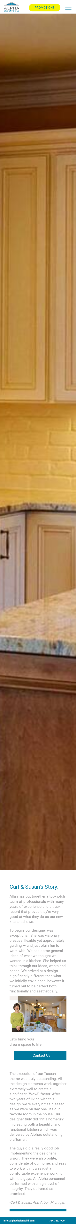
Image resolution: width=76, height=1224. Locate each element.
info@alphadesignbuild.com (19, 1220)
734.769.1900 (57, 1220)
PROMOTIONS (45, 7)
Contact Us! (42, 1055)
